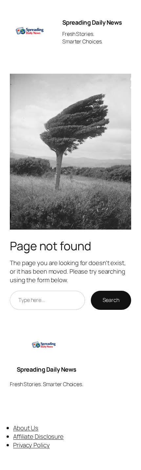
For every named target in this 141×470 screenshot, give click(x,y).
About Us (25, 428)
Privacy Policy (31, 445)
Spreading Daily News (92, 22)
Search (111, 300)
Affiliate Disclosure (38, 436)
